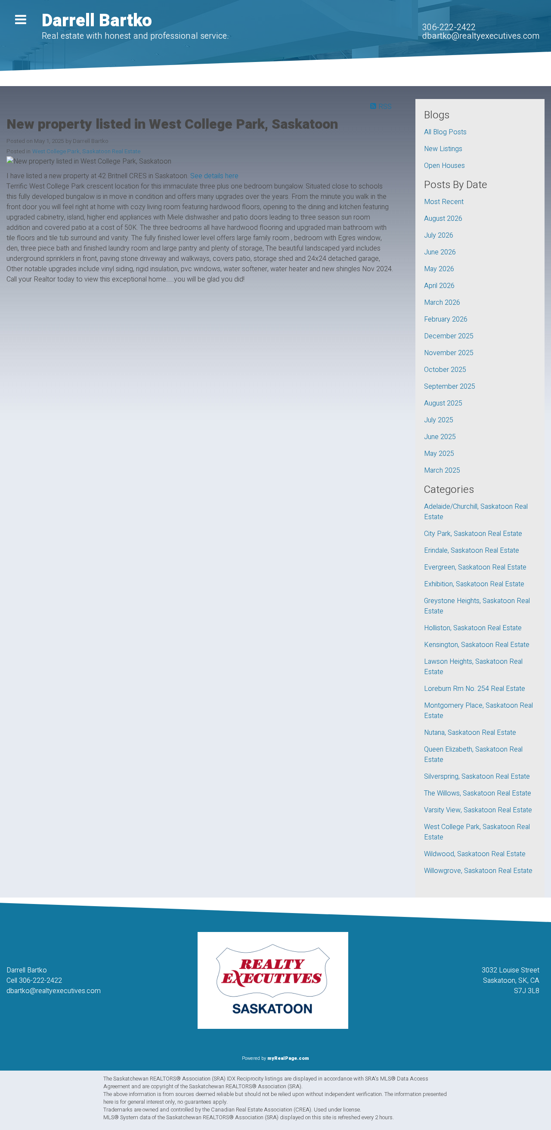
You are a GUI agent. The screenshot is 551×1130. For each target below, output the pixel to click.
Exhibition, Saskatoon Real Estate (474, 584)
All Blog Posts (445, 132)
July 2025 (438, 420)
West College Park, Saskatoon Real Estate (86, 151)
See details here (214, 176)
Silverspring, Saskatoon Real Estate (477, 776)
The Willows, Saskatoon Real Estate (477, 793)
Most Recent (444, 202)
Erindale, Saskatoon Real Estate (471, 550)
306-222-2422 (449, 27)
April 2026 (439, 286)
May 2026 (439, 269)
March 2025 (442, 470)
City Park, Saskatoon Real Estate (473, 534)
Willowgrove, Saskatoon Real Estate (478, 871)
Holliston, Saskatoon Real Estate (473, 628)
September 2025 (449, 386)
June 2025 (440, 437)
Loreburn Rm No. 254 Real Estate (474, 689)
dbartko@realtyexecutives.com (480, 36)
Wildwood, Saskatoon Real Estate (475, 854)
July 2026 (438, 235)
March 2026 (442, 302)
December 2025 (449, 336)
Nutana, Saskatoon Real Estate (470, 733)
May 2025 (439, 454)
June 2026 (440, 252)
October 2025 (445, 370)
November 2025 (449, 353)
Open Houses (444, 166)
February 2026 (445, 319)
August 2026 (443, 219)
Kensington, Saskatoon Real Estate (476, 645)
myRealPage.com (288, 1058)
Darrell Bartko (97, 21)
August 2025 (443, 403)
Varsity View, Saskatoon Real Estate (478, 810)
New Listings (443, 149)
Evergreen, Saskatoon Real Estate (475, 567)
